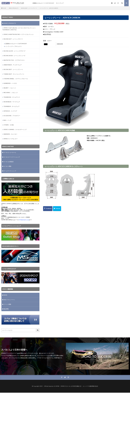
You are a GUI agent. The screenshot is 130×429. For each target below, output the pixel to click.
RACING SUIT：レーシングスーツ (13, 39)
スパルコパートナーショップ (12, 157)
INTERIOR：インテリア (10, 111)
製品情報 (6, 309)
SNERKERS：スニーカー (10, 134)
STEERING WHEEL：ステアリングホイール (16, 78)
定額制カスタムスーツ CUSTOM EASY (43, 3)
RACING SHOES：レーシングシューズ (14, 55)
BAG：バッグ (7, 120)
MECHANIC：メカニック (11, 92)
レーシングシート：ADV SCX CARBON (49, 8)
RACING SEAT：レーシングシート (29, 8)
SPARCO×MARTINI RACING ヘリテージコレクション (19, 34)
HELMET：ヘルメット (10, 88)
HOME (4, 8)
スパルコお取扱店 (9, 161)
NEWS (5, 295)
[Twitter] (57, 208)
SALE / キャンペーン (9, 299)
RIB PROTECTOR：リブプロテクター (14, 60)
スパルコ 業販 (7, 166)
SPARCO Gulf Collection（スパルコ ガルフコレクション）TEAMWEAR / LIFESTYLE (19, 28)
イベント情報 (7, 304)
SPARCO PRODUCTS (13, 8)
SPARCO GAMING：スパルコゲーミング (15, 129)
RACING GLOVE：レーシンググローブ (14, 51)
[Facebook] (47, 208)
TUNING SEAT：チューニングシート (14, 74)
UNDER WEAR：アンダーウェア (13, 65)
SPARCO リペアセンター (11, 138)
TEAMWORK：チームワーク (12, 97)
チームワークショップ (10, 171)
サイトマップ (59, 3)
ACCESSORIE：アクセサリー (12, 115)
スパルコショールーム (10, 152)
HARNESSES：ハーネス (10, 83)
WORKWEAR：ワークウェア (12, 101)
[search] (38, 330)
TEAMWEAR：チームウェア (11, 106)
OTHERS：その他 (9, 125)
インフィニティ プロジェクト (13, 46)
